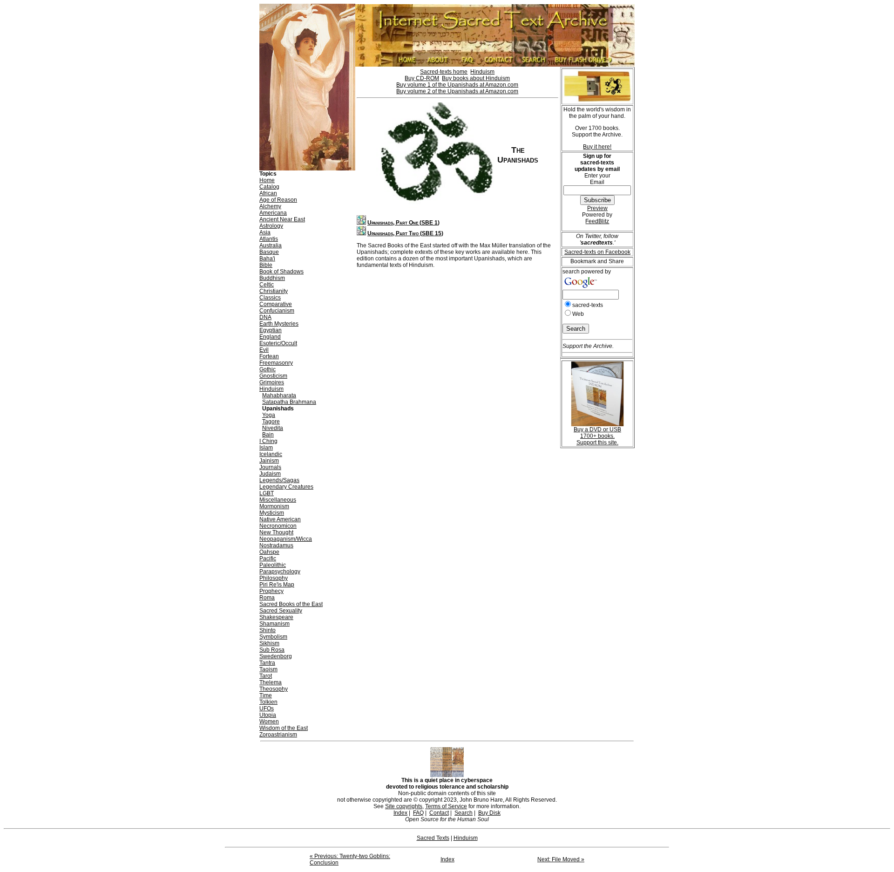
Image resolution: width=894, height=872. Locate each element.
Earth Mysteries (278, 323)
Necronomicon (278, 526)
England (270, 337)
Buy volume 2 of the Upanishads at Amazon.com (457, 91)
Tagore (271, 421)
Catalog (269, 187)
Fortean (269, 356)
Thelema (270, 682)
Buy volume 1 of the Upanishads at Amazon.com (457, 85)
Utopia (267, 715)
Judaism (270, 473)
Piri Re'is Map (276, 584)
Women (269, 721)
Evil (264, 350)
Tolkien (268, 702)
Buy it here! (597, 146)
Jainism (269, 460)
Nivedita (272, 428)
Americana (273, 213)
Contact (439, 813)
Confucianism (276, 310)
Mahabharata (279, 395)
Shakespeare (276, 617)
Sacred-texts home (443, 71)
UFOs (266, 708)
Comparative (275, 304)
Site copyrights (403, 806)
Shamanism (274, 623)
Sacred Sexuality (280, 610)
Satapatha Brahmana (289, 402)
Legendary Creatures (286, 487)
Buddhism (272, 278)
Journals (270, 467)
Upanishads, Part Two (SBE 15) (405, 233)
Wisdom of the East (283, 728)
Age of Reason (278, 200)
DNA (265, 317)
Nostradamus (276, 545)
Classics (270, 297)
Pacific (267, 558)
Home (267, 180)
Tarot (265, 676)
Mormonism (274, 506)
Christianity (273, 291)
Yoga (268, 415)
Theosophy (273, 689)
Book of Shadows (281, 271)
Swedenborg (275, 656)
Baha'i (267, 258)
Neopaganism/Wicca (285, 539)
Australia (270, 245)
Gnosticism (273, 376)
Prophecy (271, 591)
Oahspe (269, 552)
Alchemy (270, 206)
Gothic (267, 369)
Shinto (267, 630)
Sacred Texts (433, 838)
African (268, 193)
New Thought (276, 532)
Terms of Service (446, 806)
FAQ (418, 813)
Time (265, 695)
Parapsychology (279, 571)
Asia (265, 232)
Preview (597, 208)
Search (463, 813)
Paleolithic (272, 565)
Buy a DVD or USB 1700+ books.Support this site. (597, 436)
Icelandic (270, 454)
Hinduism (271, 389)
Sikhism (269, 643)
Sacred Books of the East (291, 604)
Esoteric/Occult (278, 343)
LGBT (266, 493)
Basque (269, 252)
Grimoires (271, 382)
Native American (280, 519)
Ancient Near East (282, 219)
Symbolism (273, 637)
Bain (268, 434)
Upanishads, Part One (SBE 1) (403, 222)
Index (400, 813)
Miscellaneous (277, 500)
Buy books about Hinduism (476, 78)
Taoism (268, 669)
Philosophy (273, 578)
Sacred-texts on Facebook (597, 252)
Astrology (271, 226)
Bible (265, 265)
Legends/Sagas (279, 480)
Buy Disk (489, 813)
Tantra (267, 663)
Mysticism (271, 513)
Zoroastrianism (278, 734)
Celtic (266, 284)
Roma (267, 597)
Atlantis (268, 239)
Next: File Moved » (560, 859)
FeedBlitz (597, 221)
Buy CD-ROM (422, 78)
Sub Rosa (271, 650)
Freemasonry (276, 363)
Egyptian (270, 330)
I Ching (268, 441)
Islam (266, 447)
